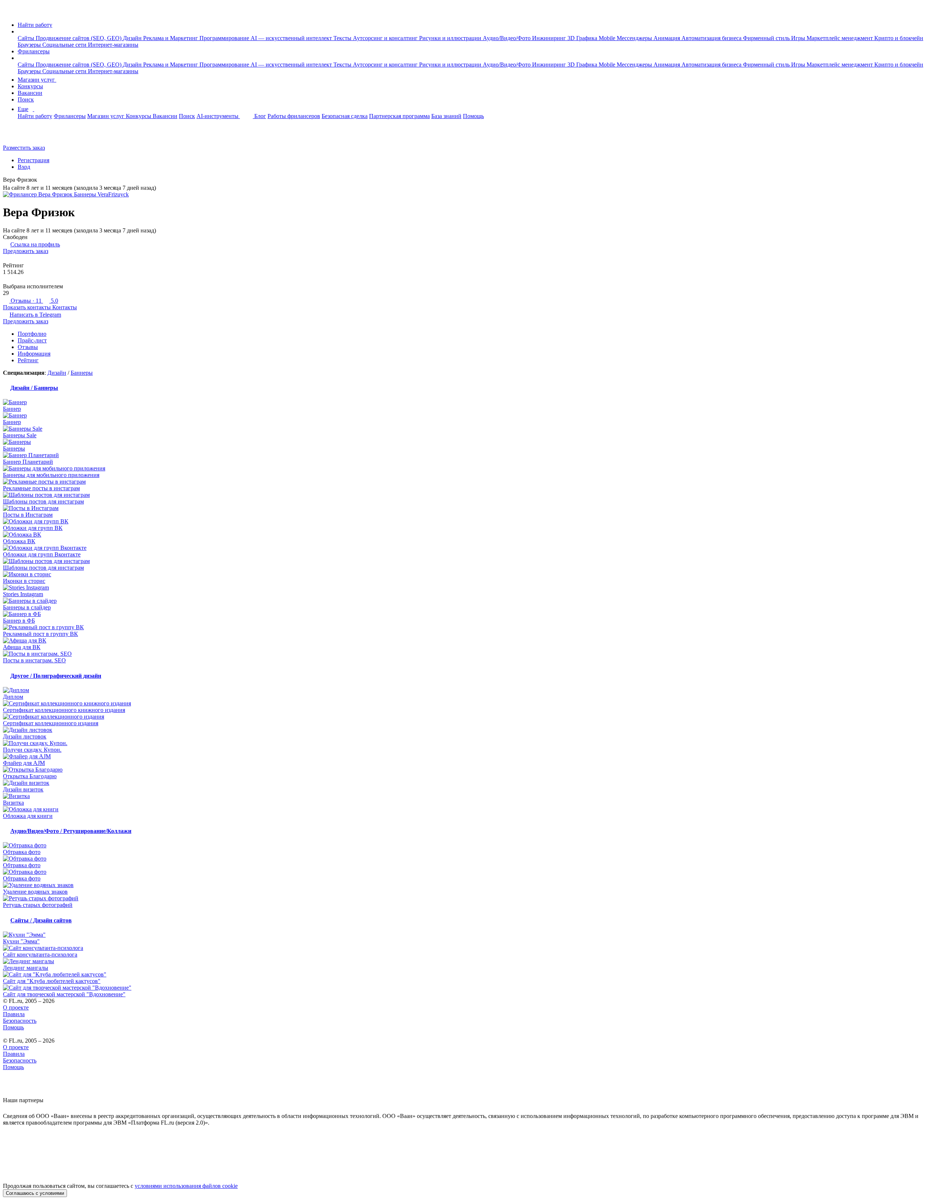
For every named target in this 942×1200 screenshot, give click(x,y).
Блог (260, 116)
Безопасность (19, 1021)
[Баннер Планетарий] (471, 455)
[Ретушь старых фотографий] (471, 898)
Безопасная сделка (345, 116)
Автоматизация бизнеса (712, 38)
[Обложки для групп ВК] (471, 521)
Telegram (35, 314)
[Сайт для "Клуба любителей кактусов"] (471, 974)
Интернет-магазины (113, 45)
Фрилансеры (34, 51)
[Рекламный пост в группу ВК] (471, 627)
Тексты (343, 38)
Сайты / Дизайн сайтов (41, 920)
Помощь (473, 116)
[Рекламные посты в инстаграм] (471, 481)
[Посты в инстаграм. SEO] (471, 654)
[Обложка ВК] (471, 534)
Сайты (27, 38)
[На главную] (10, 12)
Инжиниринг (549, 38)
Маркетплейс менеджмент (840, 38)
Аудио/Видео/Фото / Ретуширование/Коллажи (70, 831)
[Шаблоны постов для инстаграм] (471, 495)
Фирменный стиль (767, 38)
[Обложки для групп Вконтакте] (471, 548)
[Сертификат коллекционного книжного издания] (471, 703)
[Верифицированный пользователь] (43, 180)
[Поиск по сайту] (23, 135)
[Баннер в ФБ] (471, 614)
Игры (799, 38)
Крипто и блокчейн (898, 38)
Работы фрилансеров (294, 116)
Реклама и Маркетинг (171, 38)
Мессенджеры (635, 38)
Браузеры (30, 45)
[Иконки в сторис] (471, 574)
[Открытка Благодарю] (471, 769)
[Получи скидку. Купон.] (471, 743)
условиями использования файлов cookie (186, 1186)
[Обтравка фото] (471, 845)
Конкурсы (30, 86)
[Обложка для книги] (471, 809)
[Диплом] (471, 690)
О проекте (16, 1007)
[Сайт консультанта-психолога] (471, 948)
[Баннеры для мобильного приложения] (471, 468)
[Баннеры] (471, 442)
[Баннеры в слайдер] (471, 601)
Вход (24, 167)
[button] (20, 31)
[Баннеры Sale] (471, 428)
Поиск (26, 99)
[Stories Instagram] (471, 587)
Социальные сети (65, 45)
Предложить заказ (25, 251)
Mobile (608, 38)
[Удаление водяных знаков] (471, 885)
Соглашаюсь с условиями (35, 1193)
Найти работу (35, 25)
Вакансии (30, 93)
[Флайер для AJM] (471, 756)
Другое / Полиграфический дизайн (55, 676)
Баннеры (82, 373)
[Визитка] (471, 796)
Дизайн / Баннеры (34, 388)
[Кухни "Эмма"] (471, 935)
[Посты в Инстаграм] (471, 508)
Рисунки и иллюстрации (451, 38)
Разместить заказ (24, 148)
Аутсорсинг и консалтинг (386, 38)
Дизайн (133, 38)
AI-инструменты (218, 116)
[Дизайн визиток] (471, 783)
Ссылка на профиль (35, 244)
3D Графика (583, 38)
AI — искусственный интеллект (292, 38)
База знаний (446, 116)
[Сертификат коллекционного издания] (471, 716)
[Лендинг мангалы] (471, 961)
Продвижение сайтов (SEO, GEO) (79, 38)
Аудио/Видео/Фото (507, 38)
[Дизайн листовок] (471, 730)
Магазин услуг (37, 79)
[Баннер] (471, 402)
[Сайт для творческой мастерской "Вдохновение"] (471, 987)
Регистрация (33, 160)
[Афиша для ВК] (471, 640)
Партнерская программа (399, 116)
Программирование (225, 38)
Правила (14, 1014)
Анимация (667, 38)
